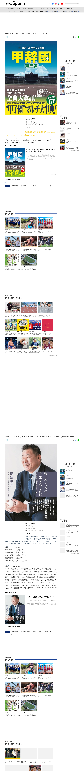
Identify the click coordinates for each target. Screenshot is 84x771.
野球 (46, 11)
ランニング (52, 8)
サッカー (51, 11)
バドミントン (69, 11)
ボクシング (69, 8)
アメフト (43, 8)
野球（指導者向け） (10, 8)
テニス (55, 11)
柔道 (65, 8)
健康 (33, 11)
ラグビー (76, 11)
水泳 (58, 8)
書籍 (34, 186)
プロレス (38, 8)
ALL (7, 186)
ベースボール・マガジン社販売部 (15, 440)
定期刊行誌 (15, 186)
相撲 (61, 8)
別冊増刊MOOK (25, 186)
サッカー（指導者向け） (28, 8)
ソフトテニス (62, 11)
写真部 (28, 11)
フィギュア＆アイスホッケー (12, 11)
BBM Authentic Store (12, 189)
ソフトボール (19, 8)
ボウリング (76, 8)
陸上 (48, 8)
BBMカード (22, 11)
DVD (40, 186)
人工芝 (41, 11)
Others (36, 11)
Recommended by (52, 355)
